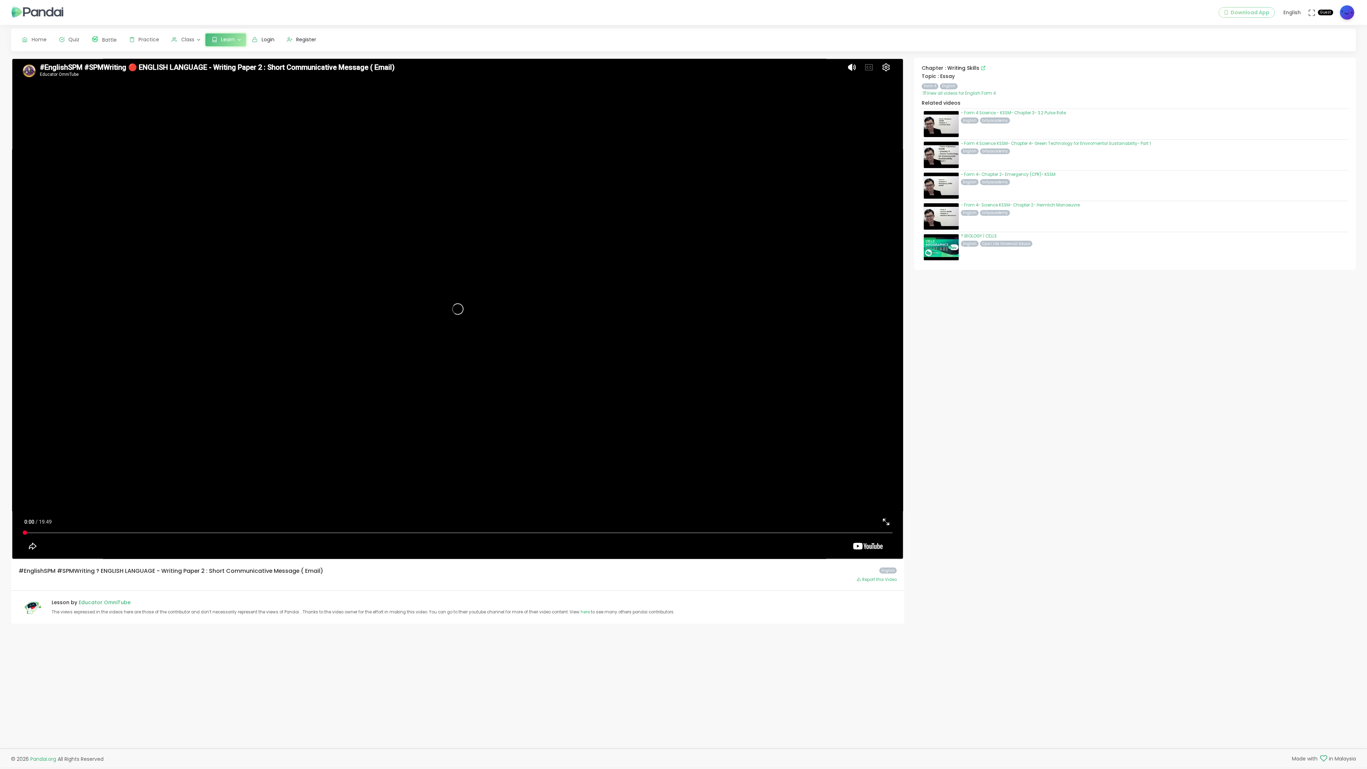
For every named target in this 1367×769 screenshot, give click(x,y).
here (586, 612)
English (948, 86)
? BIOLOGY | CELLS (979, 236)
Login (268, 39)
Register (306, 39)
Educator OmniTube (105, 602)
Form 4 (930, 86)
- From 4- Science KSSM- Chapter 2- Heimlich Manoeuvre (1020, 205)
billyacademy (995, 120)
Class (187, 39)
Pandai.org (43, 759)
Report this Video (879, 579)
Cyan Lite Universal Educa (1006, 243)
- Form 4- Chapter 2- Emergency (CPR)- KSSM (1008, 174)
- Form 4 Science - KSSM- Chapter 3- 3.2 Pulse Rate (1013, 113)
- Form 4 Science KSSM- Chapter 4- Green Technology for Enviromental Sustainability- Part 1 (1056, 143)
